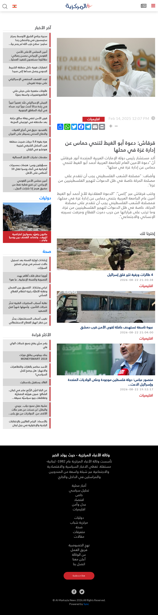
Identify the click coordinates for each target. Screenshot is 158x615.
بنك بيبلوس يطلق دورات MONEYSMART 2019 (33, 357)
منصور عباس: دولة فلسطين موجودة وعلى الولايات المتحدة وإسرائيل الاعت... (110, 381)
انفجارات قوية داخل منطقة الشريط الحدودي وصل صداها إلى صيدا (28, 69)
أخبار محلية (79, 485)
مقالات (79, 536)
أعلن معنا (79, 559)
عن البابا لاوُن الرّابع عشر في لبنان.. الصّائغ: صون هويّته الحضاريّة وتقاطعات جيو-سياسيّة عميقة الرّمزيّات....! (27, 394)
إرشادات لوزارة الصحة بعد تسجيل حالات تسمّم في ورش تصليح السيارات (29, 264)
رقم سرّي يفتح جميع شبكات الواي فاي (28, 345)
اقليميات (146, 285)
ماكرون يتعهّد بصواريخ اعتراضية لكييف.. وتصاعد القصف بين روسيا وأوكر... (28, 237)
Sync (86, 604)
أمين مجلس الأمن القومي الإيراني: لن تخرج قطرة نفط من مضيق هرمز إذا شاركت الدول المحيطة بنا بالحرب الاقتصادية (29, 184)
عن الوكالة (79, 554)
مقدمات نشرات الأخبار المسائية (30, 157)
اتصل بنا (79, 563)
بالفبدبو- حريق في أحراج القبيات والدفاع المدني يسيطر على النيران (28, 132)
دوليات (45, 198)
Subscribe (79, 575)
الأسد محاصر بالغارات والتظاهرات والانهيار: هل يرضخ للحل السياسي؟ (28, 370)
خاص (79, 494)
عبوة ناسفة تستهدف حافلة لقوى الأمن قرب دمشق (117, 327)
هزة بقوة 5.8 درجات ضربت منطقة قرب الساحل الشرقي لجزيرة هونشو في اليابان (28, 145)
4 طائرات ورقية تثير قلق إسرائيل (130, 274)
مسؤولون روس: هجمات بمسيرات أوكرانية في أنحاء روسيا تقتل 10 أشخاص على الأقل (28, 169)
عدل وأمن (79, 504)
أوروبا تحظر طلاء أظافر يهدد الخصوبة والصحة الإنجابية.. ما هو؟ (28, 277)
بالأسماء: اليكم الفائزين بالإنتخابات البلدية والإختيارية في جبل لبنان (28, 423)
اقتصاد (79, 499)
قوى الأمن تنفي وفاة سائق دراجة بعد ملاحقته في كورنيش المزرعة (28, 120)
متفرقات (79, 531)
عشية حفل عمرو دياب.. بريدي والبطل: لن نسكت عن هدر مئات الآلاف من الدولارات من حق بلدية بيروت (28, 409)
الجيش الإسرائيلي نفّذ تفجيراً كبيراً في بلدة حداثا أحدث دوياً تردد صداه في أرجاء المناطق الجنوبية (28, 106)
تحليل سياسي (79, 490)
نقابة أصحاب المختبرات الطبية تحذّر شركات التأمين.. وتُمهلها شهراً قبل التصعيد (27, 307)
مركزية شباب (79, 522)
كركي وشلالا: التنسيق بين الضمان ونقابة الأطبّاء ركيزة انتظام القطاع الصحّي (27, 291)
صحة (47, 251)
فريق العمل (79, 549)
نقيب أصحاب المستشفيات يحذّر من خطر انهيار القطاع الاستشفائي (28, 320)
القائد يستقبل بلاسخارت (33, 382)
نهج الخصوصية (79, 545)
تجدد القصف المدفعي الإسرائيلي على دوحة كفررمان (28, 81)
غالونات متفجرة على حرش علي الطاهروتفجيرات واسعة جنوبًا (30, 93)
